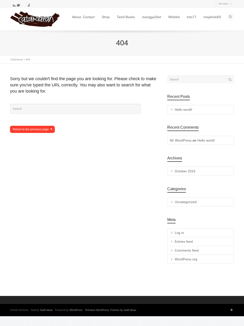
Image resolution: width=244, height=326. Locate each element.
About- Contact (83, 17)
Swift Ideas (46, 310)
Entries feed (184, 241)
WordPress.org (186, 259)
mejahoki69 (212, 17)
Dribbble (27, 3)
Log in (179, 233)
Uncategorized (186, 202)
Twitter (13, 3)
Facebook (20, 3)
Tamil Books (126, 17)
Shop (106, 17)
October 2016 (185, 171)
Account (223, 3)
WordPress (76, 310)
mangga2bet (151, 17)
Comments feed (187, 250)
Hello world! (183, 109)
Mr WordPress (181, 140)
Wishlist (174, 17)
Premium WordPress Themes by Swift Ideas (110, 310)
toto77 (191, 17)
